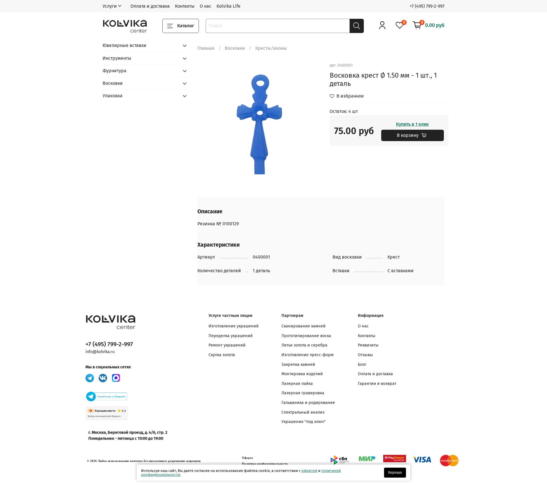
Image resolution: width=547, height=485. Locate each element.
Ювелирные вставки (124, 45)
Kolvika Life (228, 6)
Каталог (185, 25)
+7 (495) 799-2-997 (427, 6)
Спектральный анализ (302, 412)
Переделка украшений (231, 335)
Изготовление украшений (234, 326)
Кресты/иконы (271, 48)
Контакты (185, 6)
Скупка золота (222, 354)
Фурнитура (114, 70)
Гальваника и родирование (308, 402)
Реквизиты (368, 345)
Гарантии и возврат (377, 383)
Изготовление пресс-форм (307, 354)
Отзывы (365, 354)
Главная (206, 48)
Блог (362, 364)
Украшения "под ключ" (303, 421)
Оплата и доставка (150, 6)
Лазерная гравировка (302, 393)
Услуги (110, 6)
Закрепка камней (298, 364)
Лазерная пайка (297, 383)
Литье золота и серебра (304, 345)
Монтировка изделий (302, 374)
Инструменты (117, 58)
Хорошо (395, 472)
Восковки (235, 48)
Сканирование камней (303, 326)
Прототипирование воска (306, 335)
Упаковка (113, 95)
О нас (205, 6)
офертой (309, 471)
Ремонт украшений (227, 345)
